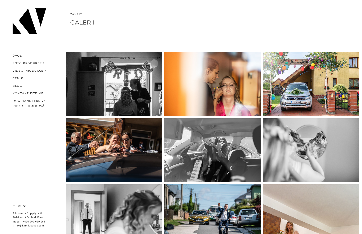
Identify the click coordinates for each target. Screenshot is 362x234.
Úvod (18, 55)
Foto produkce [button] (27, 63)
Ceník (18, 78)
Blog (17, 85)
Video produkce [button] (28, 70)
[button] (44, 62)
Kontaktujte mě (28, 93)
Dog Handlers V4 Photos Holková (29, 103)
